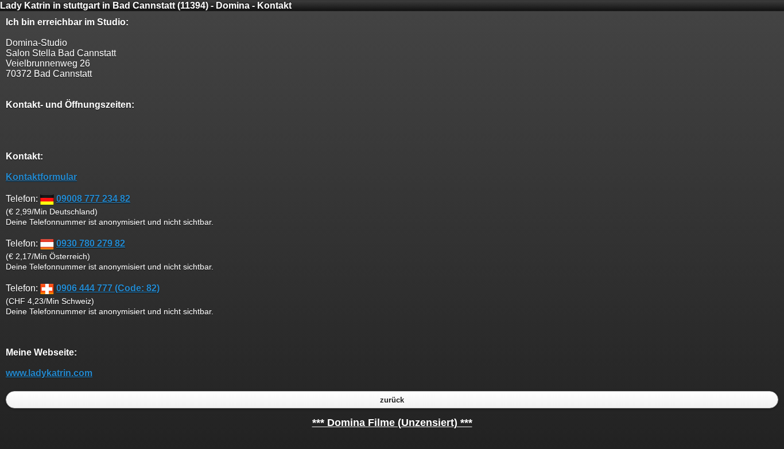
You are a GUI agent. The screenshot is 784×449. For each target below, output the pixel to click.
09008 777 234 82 (93, 199)
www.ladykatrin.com (49, 373)
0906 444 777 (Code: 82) (108, 288)
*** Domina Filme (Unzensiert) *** (392, 422)
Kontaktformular (41, 177)
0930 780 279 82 (90, 243)
